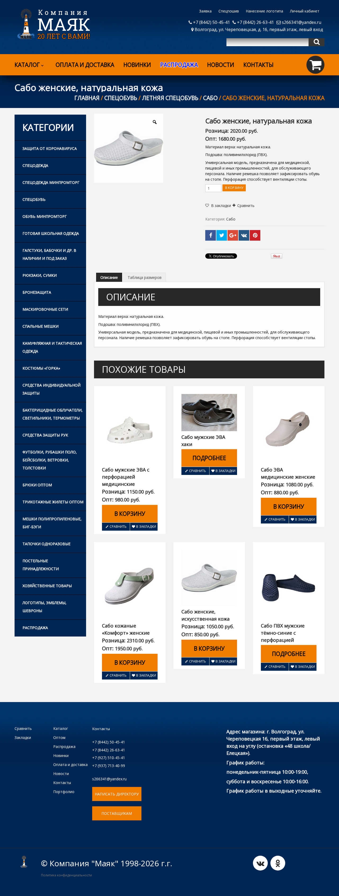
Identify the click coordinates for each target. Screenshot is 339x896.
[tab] (109, 277)
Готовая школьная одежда (51, 233)
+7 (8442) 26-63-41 (255, 22)
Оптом (59, 737)
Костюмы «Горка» (41, 368)
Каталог (27, 65)
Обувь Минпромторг (45, 216)
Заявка (205, 11)
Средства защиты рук (45, 435)
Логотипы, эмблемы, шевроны (44, 606)
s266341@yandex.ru (301, 22)
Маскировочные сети (45, 309)
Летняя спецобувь (170, 98)
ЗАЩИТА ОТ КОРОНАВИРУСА (50, 148)
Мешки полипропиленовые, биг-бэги (52, 522)
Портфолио (63, 791)
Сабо (210, 98)
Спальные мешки (41, 326)
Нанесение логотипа (264, 11)
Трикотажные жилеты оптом (53, 501)
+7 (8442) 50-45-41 (211, 22)
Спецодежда (35, 165)
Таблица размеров (145, 277)
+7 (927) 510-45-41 (108, 757)
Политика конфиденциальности (66, 875)
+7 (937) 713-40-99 (108, 765)
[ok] (277, 863)
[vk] (260, 863)
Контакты (258, 65)
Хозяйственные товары (47, 585)
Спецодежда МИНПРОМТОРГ (51, 182)
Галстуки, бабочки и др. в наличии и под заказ (49, 254)
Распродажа (35, 627)
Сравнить (246, 205)
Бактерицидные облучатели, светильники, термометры (53, 414)
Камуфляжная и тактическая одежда (52, 347)
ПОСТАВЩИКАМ (116, 813)
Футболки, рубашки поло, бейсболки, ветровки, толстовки (50, 459)
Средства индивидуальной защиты (52, 389)
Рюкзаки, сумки (40, 275)
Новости (220, 65)
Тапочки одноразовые (46, 543)
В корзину (234, 187)
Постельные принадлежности (41, 564)
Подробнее (209, 458)
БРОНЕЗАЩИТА (37, 292)
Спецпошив (228, 11)
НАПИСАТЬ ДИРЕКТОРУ (117, 794)
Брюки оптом (37, 484)
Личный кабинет (304, 11)
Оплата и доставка (85, 65)
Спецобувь (120, 98)
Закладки (23, 737)
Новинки (137, 65)
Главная (87, 98)
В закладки (146, 526)
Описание (109, 277)
